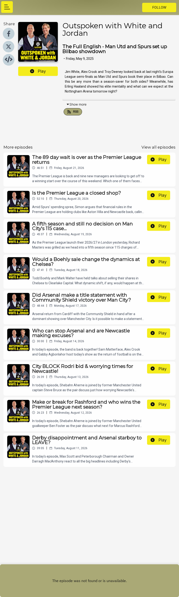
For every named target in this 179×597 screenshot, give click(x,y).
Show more (77, 104)
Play (42, 71)
